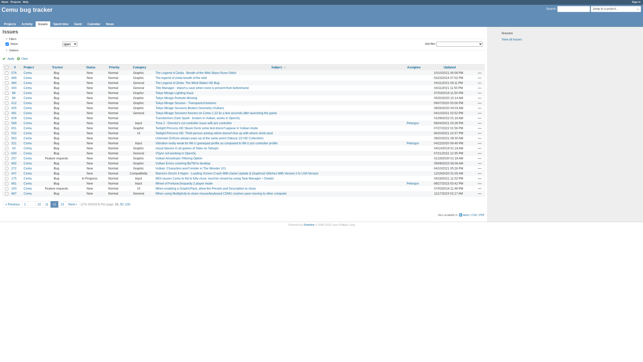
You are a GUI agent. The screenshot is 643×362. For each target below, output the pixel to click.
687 (14, 193)
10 (39, 204)
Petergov (413, 123)
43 (14, 148)
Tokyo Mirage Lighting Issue (174, 93)
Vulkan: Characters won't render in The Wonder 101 (190, 168)
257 (14, 158)
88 (14, 93)
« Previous (12, 204)
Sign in (636, 2)
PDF (482, 214)
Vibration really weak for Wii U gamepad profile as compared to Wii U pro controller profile (216, 143)
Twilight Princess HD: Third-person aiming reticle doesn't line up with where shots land (214, 133)
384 (14, 83)
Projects (16, 2)
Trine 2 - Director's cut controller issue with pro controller (193, 123)
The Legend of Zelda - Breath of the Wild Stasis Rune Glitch (195, 73)
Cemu (28, 73)
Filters (13, 38)
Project (29, 67)
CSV (474, 214)
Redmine (309, 224)
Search (551, 9)
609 (14, 118)
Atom (466, 214)
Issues (43, 24)
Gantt (78, 24)
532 (14, 133)
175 (14, 178)
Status (14, 44)
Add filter (430, 43)
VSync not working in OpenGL (175, 153)
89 (14, 98)
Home (5, 2)
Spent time (61, 24)
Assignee (414, 67)
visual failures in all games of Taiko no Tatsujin (187, 148)
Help (25, 2)
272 (14, 168)
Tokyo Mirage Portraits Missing (176, 98)
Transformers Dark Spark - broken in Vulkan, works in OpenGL (197, 118)
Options (14, 50)
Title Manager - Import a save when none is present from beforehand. (202, 88)
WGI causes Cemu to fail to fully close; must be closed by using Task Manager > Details (214, 178)
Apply (11, 58)
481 (14, 113)
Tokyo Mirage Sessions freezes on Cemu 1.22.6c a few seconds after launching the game (216, 113)
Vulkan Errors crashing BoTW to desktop (182, 163)
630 (14, 153)
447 (14, 173)
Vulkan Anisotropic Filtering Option (178, 158)
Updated (450, 67)
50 (122, 204)
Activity (27, 24)
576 (14, 73)
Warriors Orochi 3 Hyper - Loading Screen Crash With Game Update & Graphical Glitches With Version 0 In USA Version (236, 173)
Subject (276, 67)
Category (139, 67)
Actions (480, 73)
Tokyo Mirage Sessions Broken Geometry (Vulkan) (189, 108)
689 (14, 78)
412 (14, 103)
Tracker (57, 67)
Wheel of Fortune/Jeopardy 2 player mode (184, 183)
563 (14, 138)
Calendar (93, 24)
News (110, 24)
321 (14, 143)
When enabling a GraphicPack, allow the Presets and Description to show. (205, 188)
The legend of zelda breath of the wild (181, 78)
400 (14, 88)
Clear (24, 58)
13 (62, 204)
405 (14, 108)
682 (14, 163)
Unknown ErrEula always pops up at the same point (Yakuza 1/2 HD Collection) (209, 138)
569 (14, 123)
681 (14, 183)
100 (14, 188)
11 (46, 204)
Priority (114, 67)
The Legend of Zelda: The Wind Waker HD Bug (187, 83)
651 (14, 128)
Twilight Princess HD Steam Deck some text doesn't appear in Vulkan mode (206, 128)
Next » (72, 204)
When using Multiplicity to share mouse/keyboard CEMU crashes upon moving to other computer (221, 193)
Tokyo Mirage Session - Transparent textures (185, 103)
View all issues (512, 39)
